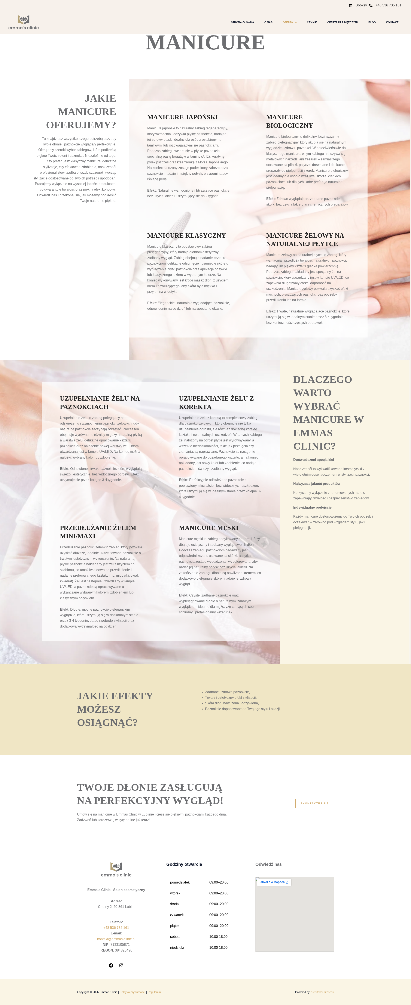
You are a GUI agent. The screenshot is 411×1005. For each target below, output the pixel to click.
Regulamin (154, 992)
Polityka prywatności (132, 992)
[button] (295, 22)
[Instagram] (121, 967)
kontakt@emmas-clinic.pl (116, 939)
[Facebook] (111, 967)
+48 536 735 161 (116, 928)
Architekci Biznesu (322, 992)
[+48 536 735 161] (385, 5)
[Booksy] (358, 5)
